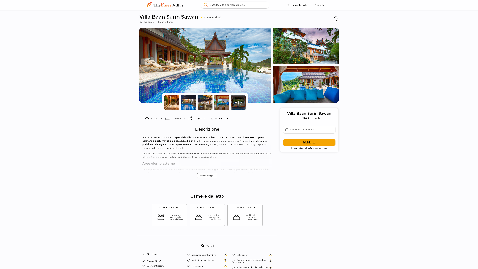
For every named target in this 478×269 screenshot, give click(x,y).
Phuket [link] (160, 22)
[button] (297, 5)
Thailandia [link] (148, 22)
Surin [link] (170, 22)
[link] (165, 5)
